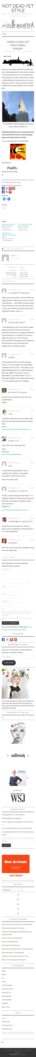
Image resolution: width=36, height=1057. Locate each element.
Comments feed (7, 1025)
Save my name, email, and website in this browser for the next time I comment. (17, 613)
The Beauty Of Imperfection (11, 945)
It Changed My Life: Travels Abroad (13, 815)
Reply (32, 290)
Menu (4, 34)
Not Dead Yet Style (18, 8)
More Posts (16, 258)
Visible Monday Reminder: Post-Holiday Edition (9, 235)
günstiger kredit (16, 323)
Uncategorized (6, 996)
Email (5, 593)
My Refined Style (7, 989)
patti (19, 51)
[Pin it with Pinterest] (10, 191)
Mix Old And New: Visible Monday (13, 952)
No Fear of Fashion (17, 392)
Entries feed (6, 1022)
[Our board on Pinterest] (10, 188)
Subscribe (8, 663)
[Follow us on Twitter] (6, 188)
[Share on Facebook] (3, 191)
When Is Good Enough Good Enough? (14, 960)
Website (5, 601)
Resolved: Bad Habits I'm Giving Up (13, 928)
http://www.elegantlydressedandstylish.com (16, 429)
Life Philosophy (7, 985)
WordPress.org (7, 1029)
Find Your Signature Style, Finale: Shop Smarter (17, 828)
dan (10, 466)
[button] (18, 60)
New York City (8, 248)
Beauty (4, 974)
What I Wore (6, 1007)
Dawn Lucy (13, 441)
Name (4, 586)
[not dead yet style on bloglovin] (18, 732)
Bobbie (11, 357)
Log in (4, 1018)
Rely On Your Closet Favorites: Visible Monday (17, 924)
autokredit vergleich (19, 293)
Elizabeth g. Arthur (18, 491)
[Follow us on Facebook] (3, 188)
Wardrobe (5, 1003)
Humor (4, 982)
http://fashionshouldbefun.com (12, 454)
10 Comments (27, 51)
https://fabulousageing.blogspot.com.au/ (15, 510)
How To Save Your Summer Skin (12, 938)
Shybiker (12, 543)
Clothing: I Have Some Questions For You (15, 956)
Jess (10, 414)
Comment (6, 569)
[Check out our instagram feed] (13, 188)
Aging (4, 971)
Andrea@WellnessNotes (20, 521)
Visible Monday (18, 248)
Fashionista (14, 1054)
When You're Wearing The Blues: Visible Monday (17, 949)
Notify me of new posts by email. (17, 618)
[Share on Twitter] (6, 191)
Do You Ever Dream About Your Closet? (24, 274)
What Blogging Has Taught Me (11, 818)
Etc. (3, 978)
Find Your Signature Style (10, 942)
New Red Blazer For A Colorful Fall (11, 274)
